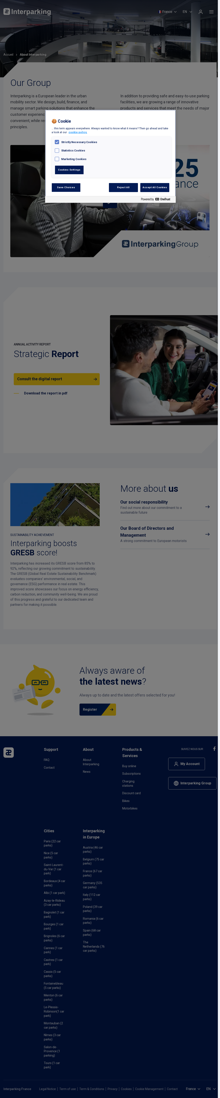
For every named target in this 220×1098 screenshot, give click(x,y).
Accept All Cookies (155, 187)
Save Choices (66, 187)
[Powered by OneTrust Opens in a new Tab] (157, 200)
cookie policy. (78, 132)
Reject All (123, 187)
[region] (110, 156)
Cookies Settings (69, 169)
